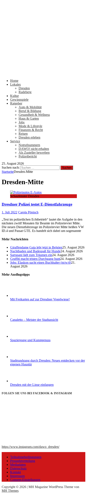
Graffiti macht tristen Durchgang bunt (35, 259)
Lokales (15, 84)
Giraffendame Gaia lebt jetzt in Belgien (36, 247)
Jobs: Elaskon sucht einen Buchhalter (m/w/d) (40, 262)
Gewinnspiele (19, 99)
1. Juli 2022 (9, 212)
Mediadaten (18, 464)
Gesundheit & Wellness (34, 114)
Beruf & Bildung (30, 111)
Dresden (24, 88)
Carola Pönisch (28, 212)
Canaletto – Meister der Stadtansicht (34, 319)
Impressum (17, 476)
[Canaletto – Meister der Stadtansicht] (26, 316)
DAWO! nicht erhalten (34, 149)
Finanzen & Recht (31, 130)
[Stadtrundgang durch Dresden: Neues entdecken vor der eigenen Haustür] (26, 356)
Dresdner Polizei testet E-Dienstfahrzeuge (37, 204)
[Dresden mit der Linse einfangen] (26, 381)
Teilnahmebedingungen (25, 457)
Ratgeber (16, 103)
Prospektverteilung (22, 461)
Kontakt (15, 472)
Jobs (21, 122)
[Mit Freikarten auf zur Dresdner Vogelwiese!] (26, 295)
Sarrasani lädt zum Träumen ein (31, 255)
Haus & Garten (29, 118)
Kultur (14, 96)
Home (14, 80)
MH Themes (10, 490)
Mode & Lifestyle (30, 126)
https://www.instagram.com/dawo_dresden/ (30, 446)
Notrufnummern (29, 145)
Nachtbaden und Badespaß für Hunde (35, 251)
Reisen (23, 133)
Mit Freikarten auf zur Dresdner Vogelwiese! (40, 299)
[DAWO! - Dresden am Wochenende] (43, 73)
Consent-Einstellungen (25, 479)
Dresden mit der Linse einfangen (32, 384)
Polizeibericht (28, 156)
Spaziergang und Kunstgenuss (30, 340)
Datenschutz (18, 468)
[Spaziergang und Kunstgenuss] (26, 336)
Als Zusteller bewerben (34, 152)
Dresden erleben (29, 137)
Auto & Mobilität (30, 107)
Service (15, 141)
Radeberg (25, 92)
